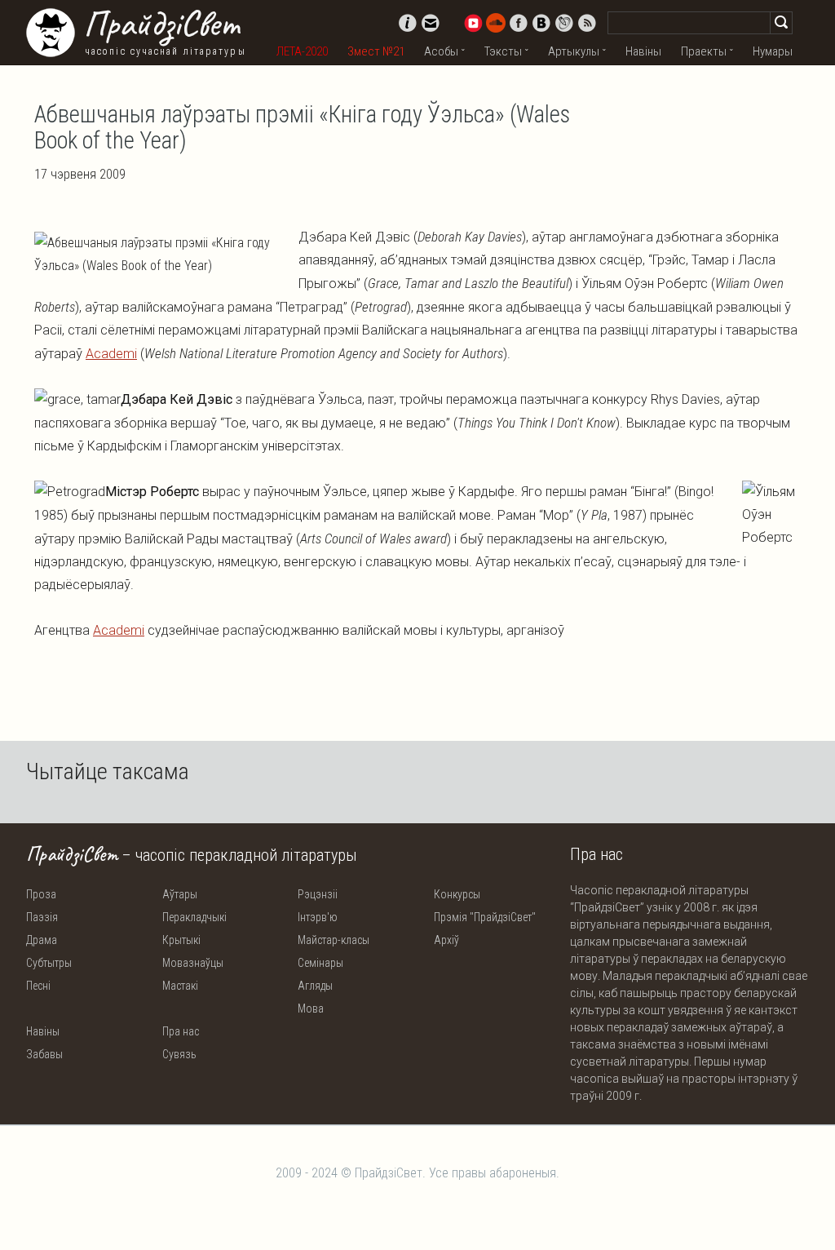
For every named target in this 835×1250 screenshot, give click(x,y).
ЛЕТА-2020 (302, 51)
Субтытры (49, 962)
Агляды (315, 985)
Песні (38, 985)
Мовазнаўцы (192, 962)
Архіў (446, 939)
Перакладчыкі (194, 917)
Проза (41, 894)
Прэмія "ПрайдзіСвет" (485, 917)
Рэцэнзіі (318, 894)
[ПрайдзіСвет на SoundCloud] (496, 23)
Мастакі (180, 985)
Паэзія (42, 917)
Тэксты (503, 51)
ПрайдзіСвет (161, 23)
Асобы (441, 51)
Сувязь (179, 1054)
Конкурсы (457, 894)
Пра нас (180, 1031)
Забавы (44, 1054)
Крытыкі (181, 939)
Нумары (773, 51)
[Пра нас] (408, 23)
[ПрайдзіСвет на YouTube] (473, 23)
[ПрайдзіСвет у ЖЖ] (564, 23)
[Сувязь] (430, 23)
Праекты (704, 51)
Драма (41, 939)
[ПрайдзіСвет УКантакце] (541, 23)
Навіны (643, 51)
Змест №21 (375, 51)
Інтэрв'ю (318, 917)
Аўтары (179, 894)
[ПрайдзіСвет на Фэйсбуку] (518, 23)
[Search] (781, 22)
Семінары (320, 962)
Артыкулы (573, 51)
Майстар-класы (333, 939)
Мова (311, 1008)
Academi (111, 353)
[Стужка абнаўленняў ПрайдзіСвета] (587, 23)
